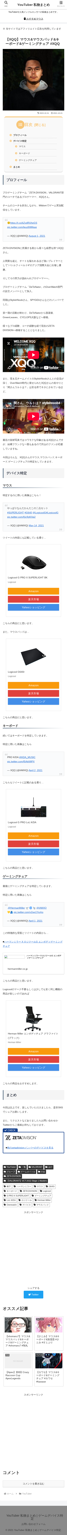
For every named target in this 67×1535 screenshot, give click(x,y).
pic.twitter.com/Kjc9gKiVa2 (21, 517)
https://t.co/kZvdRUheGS (23, 222)
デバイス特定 (20, 141)
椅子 (9, 1186)
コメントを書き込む (33, 1483)
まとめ (16, 167)
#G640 (28, 512)
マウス (22, 146)
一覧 (24, 1167)
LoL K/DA (11, 1200)
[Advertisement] (33, 1248)
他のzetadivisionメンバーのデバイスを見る (30, 1147)
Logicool (47, 1191)
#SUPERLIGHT (15, 512)
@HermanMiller (16, 907)
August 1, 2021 (37, 235)
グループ (11, 1171)
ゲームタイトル (28, 1171)
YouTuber (11, 1167)
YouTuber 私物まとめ (33, 5)
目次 (28, 124)
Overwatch (12, 1205)
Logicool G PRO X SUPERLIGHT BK (27, 577)
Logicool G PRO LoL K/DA (22, 822)
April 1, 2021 (35, 920)
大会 (43, 1171)
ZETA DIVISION (14, 1176)
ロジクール (26, 1200)
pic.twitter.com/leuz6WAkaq (22, 227)
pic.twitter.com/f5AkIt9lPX (21, 761)
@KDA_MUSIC (27, 757)
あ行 (50, 1167)
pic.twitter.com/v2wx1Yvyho (28, 912)
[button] (60, 804)
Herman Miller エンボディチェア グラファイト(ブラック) (33, 1035)
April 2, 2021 (35, 770)
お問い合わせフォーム (33, 1524)
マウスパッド (42, 1205)
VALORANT (36, 1167)
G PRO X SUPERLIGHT (18, 1196)
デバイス (27, 1205)
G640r (52, 1186)
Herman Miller (44, 1200)
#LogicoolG (52, 512)
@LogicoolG (39, 512)
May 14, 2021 (36, 525)
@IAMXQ (41, 907)
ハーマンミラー (24, 1186)
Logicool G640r (16, 671)
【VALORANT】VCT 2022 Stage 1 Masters (27, 1181)
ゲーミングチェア (28, 160)
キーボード (24, 153)
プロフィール (20, 135)
